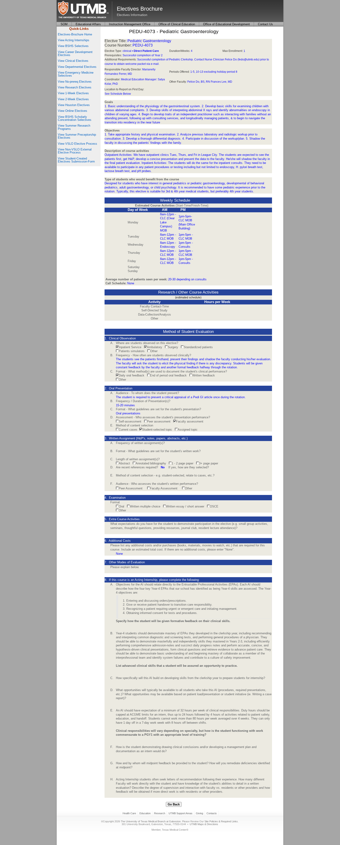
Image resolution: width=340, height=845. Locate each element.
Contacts (212, 813)
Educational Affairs (88, 24)
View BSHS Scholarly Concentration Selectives (74, 118)
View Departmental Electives (77, 67)
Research (159, 813)
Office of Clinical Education (176, 24)
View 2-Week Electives (73, 99)
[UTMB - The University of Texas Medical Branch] (83, 10)
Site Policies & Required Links (221, 821)
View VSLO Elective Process (77, 143)
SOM (64, 24)
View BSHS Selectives (73, 46)
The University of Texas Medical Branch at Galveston (151, 821)
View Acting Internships (73, 40)
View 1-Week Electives (73, 93)
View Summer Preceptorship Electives (77, 136)
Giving (199, 813)
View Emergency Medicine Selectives (75, 74)
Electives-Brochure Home (75, 34)
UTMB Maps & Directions (204, 824)
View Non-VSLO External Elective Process (75, 151)
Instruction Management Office (129, 24)
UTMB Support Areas (180, 813)
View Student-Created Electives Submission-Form (76, 160)
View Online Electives (72, 111)
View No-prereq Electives (75, 81)
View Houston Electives (74, 105)
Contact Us (265, 24)
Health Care (129, 813)
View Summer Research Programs (74, 127)
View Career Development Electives (75, 53)
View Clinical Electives (73, 61)
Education (145, 813)
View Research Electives (74, 87)
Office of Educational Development (226, 24)
